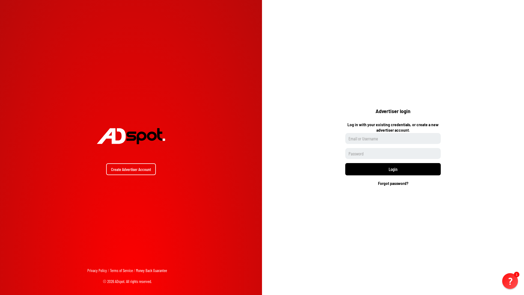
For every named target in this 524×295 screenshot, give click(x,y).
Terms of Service (121, 270)
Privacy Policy (97, 270)
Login (393, 169)
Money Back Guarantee (151, 270)
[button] (510, 281)
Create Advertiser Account (131, 169)
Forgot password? (393, 183)
